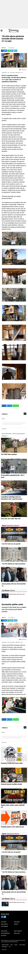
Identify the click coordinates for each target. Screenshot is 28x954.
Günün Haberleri (18, 931)
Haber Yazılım (4, 949)
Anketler (16, 924)
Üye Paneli (3, 935)
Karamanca (24, 69)
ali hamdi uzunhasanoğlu (6, 433)
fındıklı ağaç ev (4, 436)
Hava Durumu (4, 931)
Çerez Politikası (22, 944)
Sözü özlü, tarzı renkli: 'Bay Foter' (11, 518)
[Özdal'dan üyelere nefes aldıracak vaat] (14, 817)
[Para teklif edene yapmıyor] (14, 445)
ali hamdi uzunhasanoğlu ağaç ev (18, 433)
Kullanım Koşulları (5, 944)
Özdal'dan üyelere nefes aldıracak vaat (12, 827)
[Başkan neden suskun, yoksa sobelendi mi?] (14, 795)
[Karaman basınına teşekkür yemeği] (14, 774)
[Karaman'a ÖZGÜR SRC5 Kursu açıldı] (14, 754)
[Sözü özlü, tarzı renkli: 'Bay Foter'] (14, 509)
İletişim (15, 944)
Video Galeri (17, 922)
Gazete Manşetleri (5, 933)
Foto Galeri (3, 922)
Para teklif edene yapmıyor (9, 454)
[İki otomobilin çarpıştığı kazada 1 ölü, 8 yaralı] (14, 466)
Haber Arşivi (17, 933)
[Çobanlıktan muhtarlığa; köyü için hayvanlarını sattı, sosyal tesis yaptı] (14, 487)
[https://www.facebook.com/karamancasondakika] (2, 917)
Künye (11, 944)
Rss (10, 946)
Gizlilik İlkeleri (4, 946)
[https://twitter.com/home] (5, 917)
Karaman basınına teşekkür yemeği (11, 784)
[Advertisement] (14, 14)
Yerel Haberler (4, 926)
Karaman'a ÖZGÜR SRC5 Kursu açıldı (11, 763)
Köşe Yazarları (4, 924)
